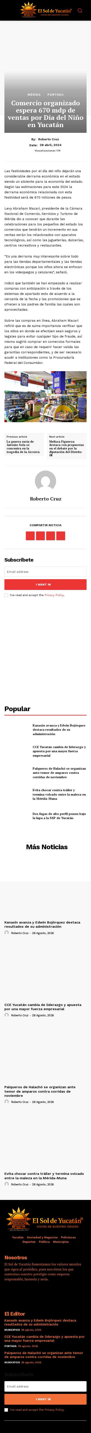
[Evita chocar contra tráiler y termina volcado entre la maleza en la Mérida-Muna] (16, 794)
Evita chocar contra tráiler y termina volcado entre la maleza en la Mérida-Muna (59, 794)
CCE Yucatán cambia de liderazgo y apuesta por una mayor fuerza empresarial (59, 751)
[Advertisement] (45, 651)
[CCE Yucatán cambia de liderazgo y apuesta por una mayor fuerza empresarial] (16, 751)
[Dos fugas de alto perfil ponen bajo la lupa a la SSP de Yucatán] (16, 815)
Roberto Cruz (48, 139)
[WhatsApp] (60, 535)
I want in (43, 584)
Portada (55, 94)
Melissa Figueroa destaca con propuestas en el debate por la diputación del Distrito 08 (66, 448)
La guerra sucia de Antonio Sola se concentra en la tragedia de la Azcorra (23, 447)
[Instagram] (21, 1292)
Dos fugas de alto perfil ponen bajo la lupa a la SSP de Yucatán (59, 816)
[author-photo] (7, 932)
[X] (40, 535)
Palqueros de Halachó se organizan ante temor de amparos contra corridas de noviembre (59, 772)
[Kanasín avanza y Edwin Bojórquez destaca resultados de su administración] (16, 729)
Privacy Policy (54, 595)
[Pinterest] (50, 535)
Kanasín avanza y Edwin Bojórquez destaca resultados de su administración (59, 729)
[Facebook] (30, 535)
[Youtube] (45, 1292)
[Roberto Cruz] (45, 481)
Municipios (12, 1329)
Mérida (34, 94)
